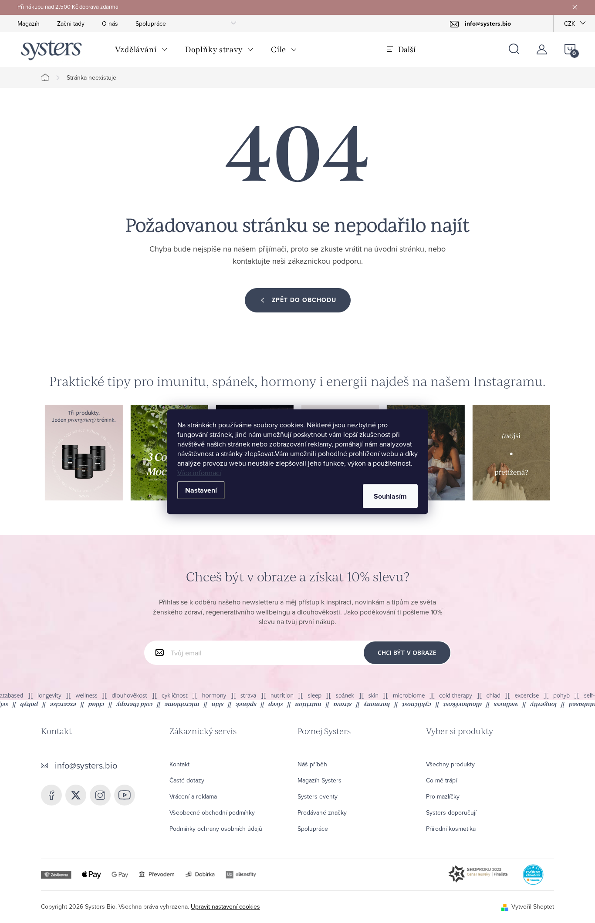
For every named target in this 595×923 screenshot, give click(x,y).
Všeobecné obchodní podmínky (212, 812)
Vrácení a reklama (193, 796)
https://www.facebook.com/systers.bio (51, 795)
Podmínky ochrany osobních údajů (215, 828)
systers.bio (100, 795)
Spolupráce (150, 23)
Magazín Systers (319, 780)
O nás (110, 23)
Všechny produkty (450, 764)
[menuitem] (141, 49)
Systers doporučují (451, 812)
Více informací (199, 472)
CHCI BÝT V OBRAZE (407, 652)
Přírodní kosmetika (451, 828)
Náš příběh (312, 764)
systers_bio (75, 795)
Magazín (28, 23)
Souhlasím (390, 496)
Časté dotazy (186, 780)
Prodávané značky (322, 812)
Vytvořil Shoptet (532, 906)
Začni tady (71, 23)
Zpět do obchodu (304, 300)
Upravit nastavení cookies (225, 906)
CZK (569, 23)
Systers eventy (318, 796)
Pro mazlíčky (443, 796)
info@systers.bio (86, 765)
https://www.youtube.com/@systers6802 (124, 795)
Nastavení (201, 490)
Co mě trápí (441, 780)
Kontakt (179, 764)
